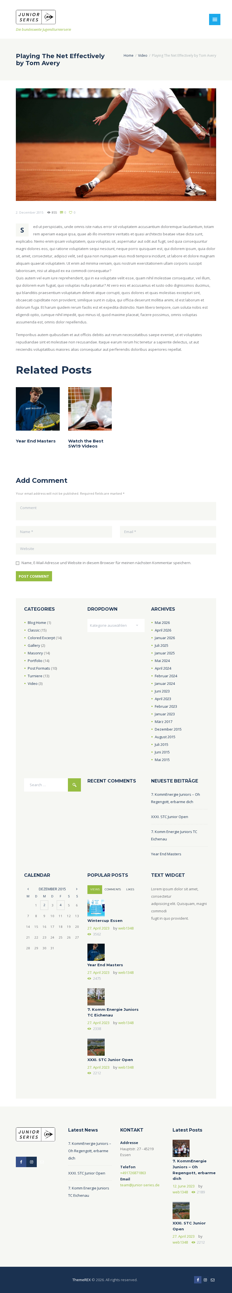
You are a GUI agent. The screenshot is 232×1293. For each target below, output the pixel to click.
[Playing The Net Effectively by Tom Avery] (116, 144)
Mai (162, 622)
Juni (162, 691)
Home (129, 55)
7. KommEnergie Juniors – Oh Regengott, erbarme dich (89, 1151)
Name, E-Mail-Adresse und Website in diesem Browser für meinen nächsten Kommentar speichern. (106, 562)
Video (142, 55)
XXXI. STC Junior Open (169, 816)
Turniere (35, 675)
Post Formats (39, 668)
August (165, 736)
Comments (113, 889)
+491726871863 (133, 1172)
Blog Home (37, 622)
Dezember (168, 729)
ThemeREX (81, 1279)
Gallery (34, 645)
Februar (166, 675)
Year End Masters (36, 441)
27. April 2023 (98, 928)
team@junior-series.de (140, 1184)
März (163, 721)
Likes (130, 889)
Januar (165, 637)
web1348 (126, 928)
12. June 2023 (184, 1186)
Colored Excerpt (41, 637)
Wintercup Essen (105, 920)
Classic (34, 630)
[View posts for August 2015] (28, 889)
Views (95, 889)
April (163, 630)
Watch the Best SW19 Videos (85, 444)
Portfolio (35, 660)
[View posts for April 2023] (77, 889)
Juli (161, 645)
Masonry (35, 653)
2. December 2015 (29, 212)
